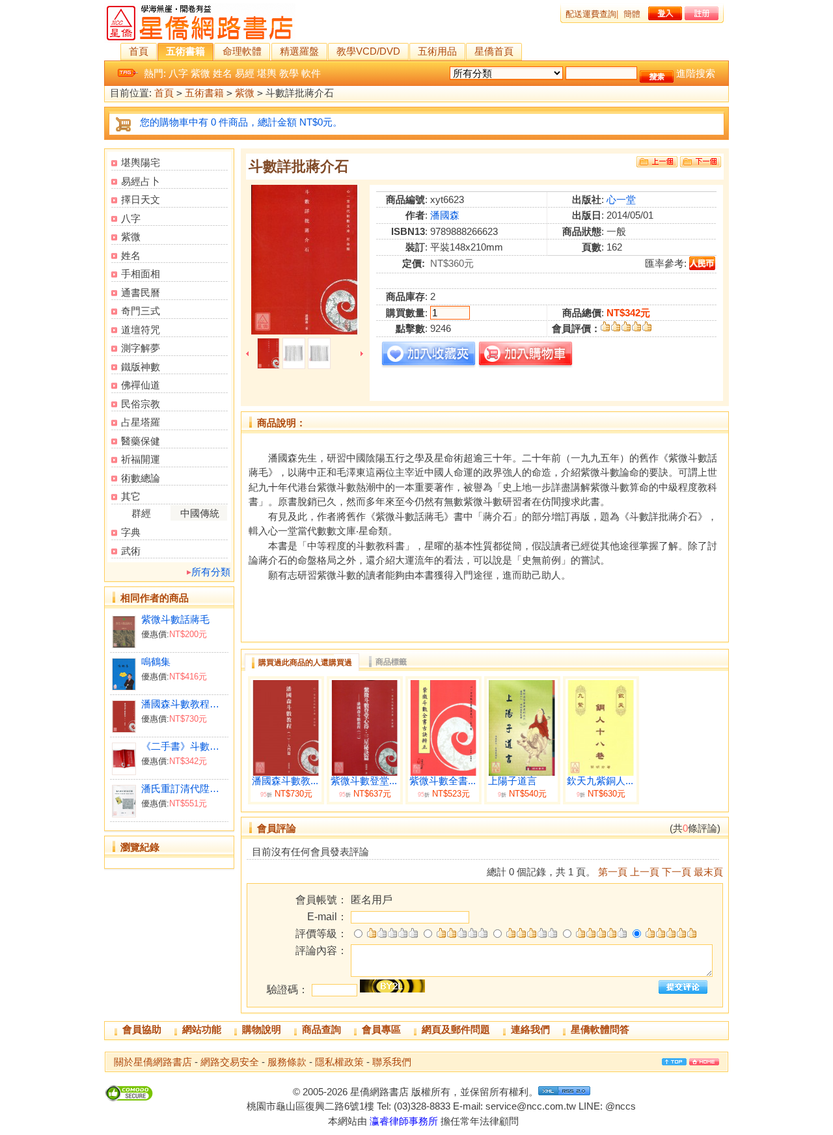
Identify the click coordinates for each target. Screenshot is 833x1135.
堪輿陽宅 (140, 162)
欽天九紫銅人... (600, 781)
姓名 (222, 73)
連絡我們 (530, 1029)
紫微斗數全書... (442, 781)
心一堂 (621, 199)
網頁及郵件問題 (456, 1029)
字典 (131, 532)
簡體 (631, 14)
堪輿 (267, 73)
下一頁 (676, 871)
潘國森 (444, 215)
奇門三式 (140, 310)
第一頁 (612, 871)
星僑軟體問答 (600, 1029)
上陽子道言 (512, 781)
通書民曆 (140, 292)
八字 (178, 73)
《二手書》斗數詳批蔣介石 (184, 746)
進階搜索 (695, 73)
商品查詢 (321, 1029)
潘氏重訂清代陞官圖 (184, 788)
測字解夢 (140, 347)
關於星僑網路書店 (153, 1061)
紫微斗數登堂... (364, 781)
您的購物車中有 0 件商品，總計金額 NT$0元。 (241, 122)
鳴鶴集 (156, 661)
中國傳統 (199, 513)
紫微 (200, 73)
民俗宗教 (140, 403)
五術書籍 (185, 51)
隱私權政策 (339, 1061)
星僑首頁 (493, 51)
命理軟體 (242, 51)
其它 (131, 496)
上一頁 (644, 871)
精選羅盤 (299, 51)
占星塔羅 (140, 422)
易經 (244, 73)
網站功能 (201, 1029)
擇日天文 (140, 199)
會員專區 (381, 1029)
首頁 (138, 51)
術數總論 (140, 478)
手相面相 (140, 273)
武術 (131, 550)
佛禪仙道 (140, 384)
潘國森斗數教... (285, 781)
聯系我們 (391, 1061)
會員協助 (141, 1029)
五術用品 (437, 51)
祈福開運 (140, 459)
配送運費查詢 (591, 14)
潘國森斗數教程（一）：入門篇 (184, 703)
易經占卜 (140, 181)
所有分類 (210, 571)
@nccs (620, 1106)
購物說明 (261, 1029)
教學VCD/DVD (368, 51)
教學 (289, 73)
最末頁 (708, 871)
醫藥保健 (140, 440)
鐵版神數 (140, 366)
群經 (141, 513)
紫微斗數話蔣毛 (175, 619)
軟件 (311, 73)
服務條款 (287, 1061)
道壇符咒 (140, 329)
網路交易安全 (229, 1061)
